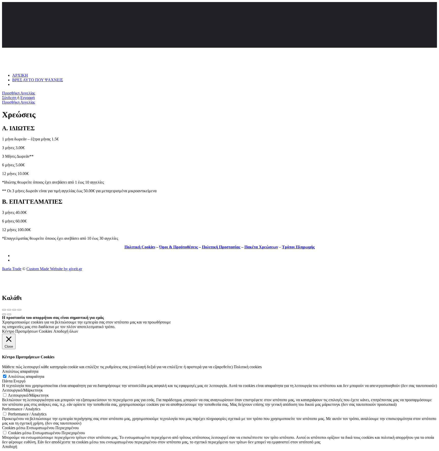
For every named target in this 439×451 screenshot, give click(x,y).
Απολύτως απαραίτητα (26, 376)
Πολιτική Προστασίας (221, 247)
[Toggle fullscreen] (14, 310)
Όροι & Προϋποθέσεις (178, 247)
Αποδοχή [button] (9, 446)
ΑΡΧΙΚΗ (20, 75)
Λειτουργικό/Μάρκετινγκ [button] (22, 390)
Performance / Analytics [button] (21, 409)
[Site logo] (37, 67)
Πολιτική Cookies (139, 247)
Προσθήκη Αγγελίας (18, 93)
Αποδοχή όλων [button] (65, 331)
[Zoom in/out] (19, 310)
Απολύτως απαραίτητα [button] (20, 371)
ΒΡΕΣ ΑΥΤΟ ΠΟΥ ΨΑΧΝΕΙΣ (37, 80)
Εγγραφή (27, 97)
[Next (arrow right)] (9, 314)
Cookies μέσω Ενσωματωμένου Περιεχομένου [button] (40, 428)
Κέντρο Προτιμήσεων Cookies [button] (27, 331)
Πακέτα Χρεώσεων (261, 247)
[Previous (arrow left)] (4, 314)
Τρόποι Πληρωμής (298, 247)
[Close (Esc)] (4, 310)
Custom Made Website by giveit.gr (54, 269)
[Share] (9, 310)
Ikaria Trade (11, 269)
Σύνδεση (9, 97)
